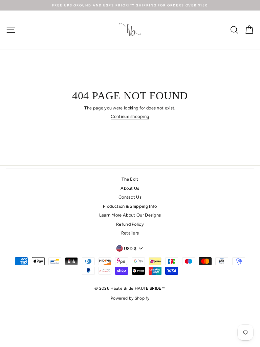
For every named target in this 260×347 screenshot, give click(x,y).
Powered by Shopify (130, 298)
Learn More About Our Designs (130, 215)
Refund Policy (130, 224)
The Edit (130, 179)
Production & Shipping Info (130, 206)
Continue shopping (130, 116)
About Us (130, 188)
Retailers (130, 233)
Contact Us (130, 197)
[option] (130, 5)
